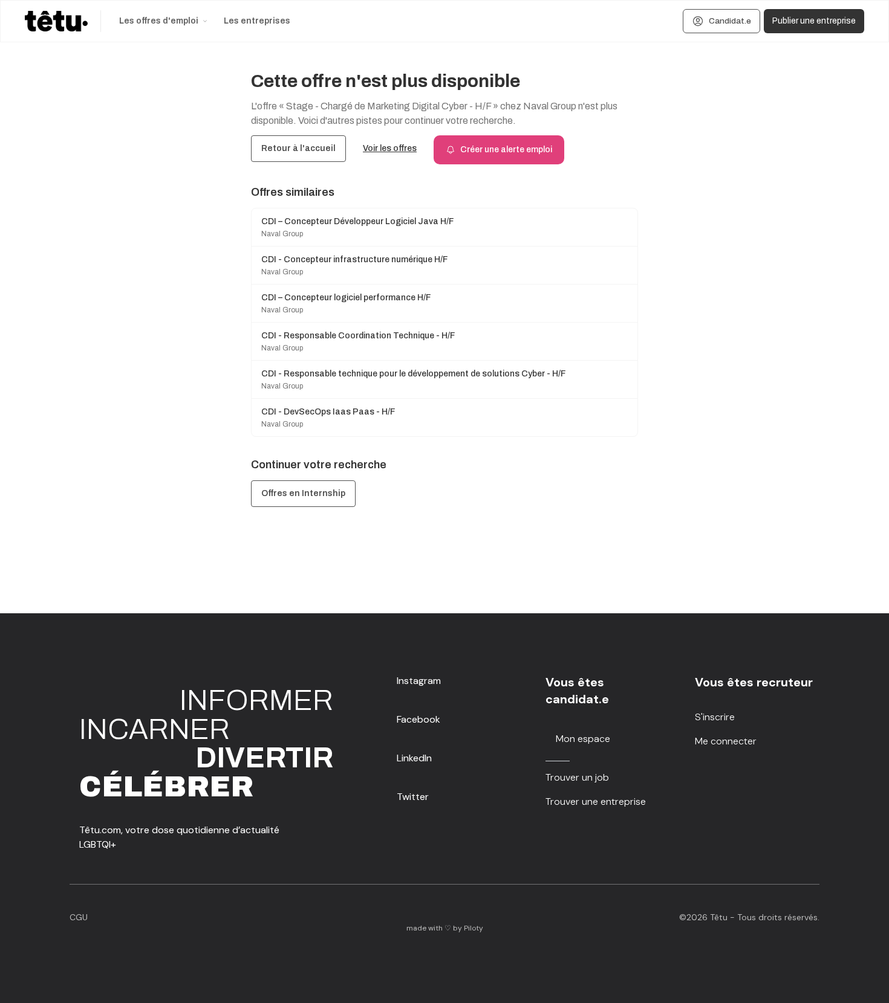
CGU (79, 917)
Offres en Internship (303, 493)
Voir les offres (390, 148)
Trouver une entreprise (595, 801)
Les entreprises (257, 20)
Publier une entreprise (814, 20)
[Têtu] (56, 21)
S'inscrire (715, 717)
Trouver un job (577, 777)
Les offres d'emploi (158, 20)
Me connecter (726, 741)
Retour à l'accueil (298, 148)
